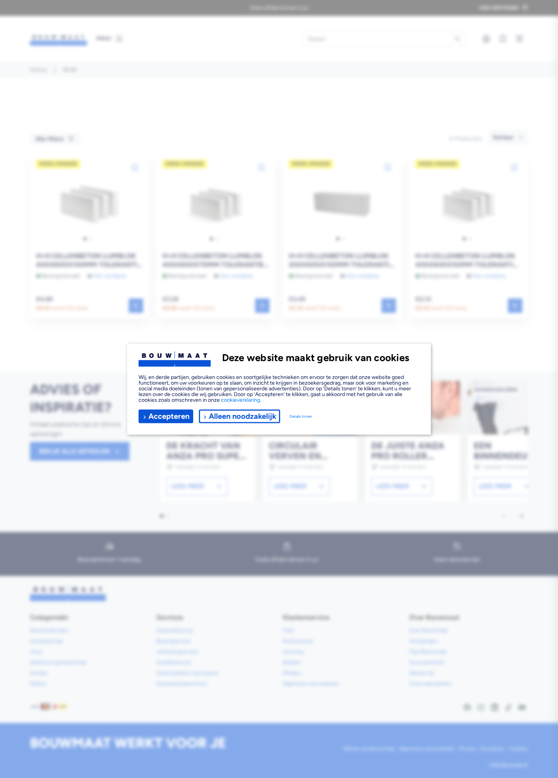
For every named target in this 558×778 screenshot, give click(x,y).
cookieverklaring (240, 399)
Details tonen (301, 416)
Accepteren (168, 416)
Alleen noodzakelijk (242, 416)
